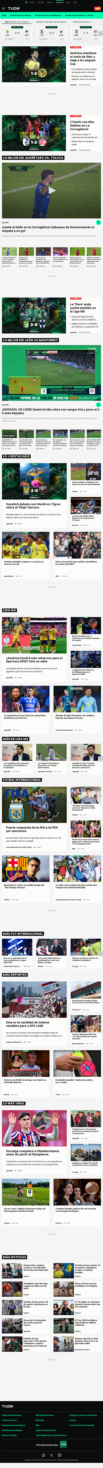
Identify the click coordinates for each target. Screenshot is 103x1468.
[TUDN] (14, 8)
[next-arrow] (100, 33)
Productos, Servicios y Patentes (83, 1415)
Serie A (75, 525)
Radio (68, 2)
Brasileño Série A (82, 1350)
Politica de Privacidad (11, 1415)
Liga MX (9, 524)
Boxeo (6, 1095)
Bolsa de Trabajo (9, 1435)
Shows (32, 2)
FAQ (37, 1425)
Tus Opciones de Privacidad (81, 1425)
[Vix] (97, 8)
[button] (51, 190)
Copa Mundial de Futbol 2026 (19, 847)
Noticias (41, 2)
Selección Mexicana (64, 730)
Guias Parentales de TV (46, 1430)
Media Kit (40, 1420)
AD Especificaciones (45, 1415)
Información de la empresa (13, 1425)
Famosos (50, 2)
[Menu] (3, 8)
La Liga (75, 966)
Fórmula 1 (76, 1010)
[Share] (98, 222)
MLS (57, 576)
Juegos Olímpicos (14, 1042)
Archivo (72, 1420)
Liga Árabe (8, 576)
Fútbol (75, 492)
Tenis (58, 1095)
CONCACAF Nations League (12, 966)
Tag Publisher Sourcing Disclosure (51, 1435)
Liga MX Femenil (45, 772)
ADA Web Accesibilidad (12, 1430)
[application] (51, 190)
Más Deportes (78, 1044)
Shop (75, 2)
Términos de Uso (9, 1420)
